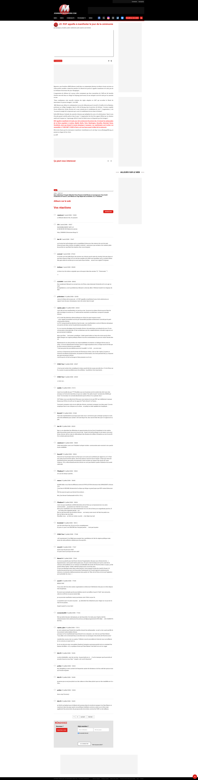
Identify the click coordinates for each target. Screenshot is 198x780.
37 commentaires (58, 61)
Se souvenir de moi (83, 733)
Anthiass (59, 267)
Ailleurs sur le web (130, 172)
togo (55, 190)
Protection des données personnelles (127, 778)
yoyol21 (59, 581)
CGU (138, 778)
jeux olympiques (57, 27)
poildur (59, 666)
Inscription (141, 1)
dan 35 (59, 239)
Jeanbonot (60, 215)
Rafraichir (108, 211)
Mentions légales (96, 778)
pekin (78, 27)
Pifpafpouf (60, 471)
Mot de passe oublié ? (97, 744)
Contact (141, 778)
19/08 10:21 (60, 193)
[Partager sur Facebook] (109, 61)
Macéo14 (60, 558)
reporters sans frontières (85, 27)
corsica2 (59, 254)
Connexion (134, 1)
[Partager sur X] (111, 61)
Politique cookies (105, 778)
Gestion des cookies (114, 778)
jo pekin (68, 27)
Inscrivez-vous (61, 730)
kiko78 (59, 653)
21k (58, 224)
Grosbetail (60, 523)
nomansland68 (61, 613)
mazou (59, 480)
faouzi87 (59, 454)
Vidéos (62, 18)
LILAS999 (60, 281)
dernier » (90, 717)
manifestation (73, 27)
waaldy (59, 388)
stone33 (59, 547)
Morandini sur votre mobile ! (132, 18)
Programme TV (81, 18)
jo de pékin (63, 27)
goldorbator (60, 296)
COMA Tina (60, 364)
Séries (90, 18)
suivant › (83, 717)
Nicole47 (60, 413)
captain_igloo (61, 308)
